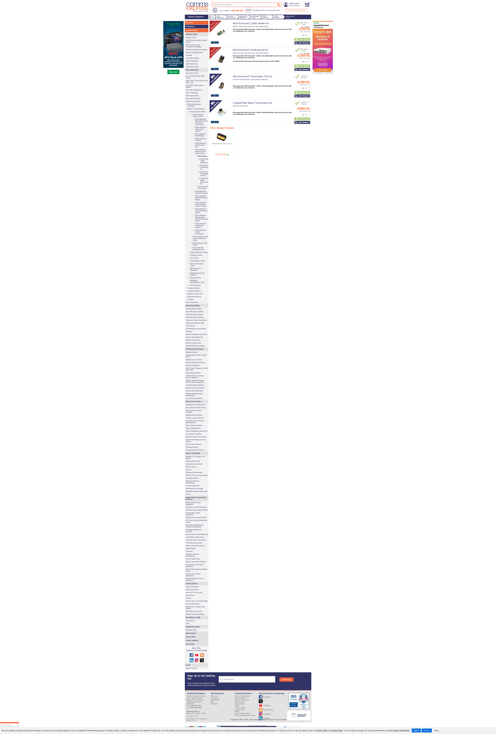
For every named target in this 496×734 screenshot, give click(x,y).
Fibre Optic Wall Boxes (194, 90)
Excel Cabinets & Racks (194, 425)
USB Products (191, 548)
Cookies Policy (322, 730)
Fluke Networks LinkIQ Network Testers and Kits (200, 204)
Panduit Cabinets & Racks (195, 450)
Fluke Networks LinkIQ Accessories (200, 232)
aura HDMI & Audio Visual (195, 537)
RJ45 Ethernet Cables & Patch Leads (196, 41)
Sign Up (297, 5)
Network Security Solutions (195, 388)
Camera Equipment (192, 486)
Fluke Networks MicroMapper (200, 135)
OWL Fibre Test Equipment (195, 269)
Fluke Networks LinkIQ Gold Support (200, 225)
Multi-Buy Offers (192, 30)
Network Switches (192, 352)
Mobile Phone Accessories (195, 614)
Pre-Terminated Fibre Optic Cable (195, 77)
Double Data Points (193, 627)
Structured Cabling (193, 305)
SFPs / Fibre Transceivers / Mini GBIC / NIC (197, 81)
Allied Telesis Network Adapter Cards (196, 570)
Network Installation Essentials (196, 50)
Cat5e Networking (192, 67)
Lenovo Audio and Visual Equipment (194, 565)
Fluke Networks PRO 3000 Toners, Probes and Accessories (201, 122)
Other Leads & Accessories (195, 546)
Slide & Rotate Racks (193, 428)
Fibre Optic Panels (192, 73)
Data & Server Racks (193, 401)
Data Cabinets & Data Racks (196, 408)
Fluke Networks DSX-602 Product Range (201, 211)
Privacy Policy (337, 730)
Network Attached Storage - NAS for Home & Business (195, 381)
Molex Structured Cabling (195, 317)
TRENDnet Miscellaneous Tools (197, 281)
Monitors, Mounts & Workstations (192, 482)
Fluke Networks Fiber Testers (200, 244)
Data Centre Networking (194, 391)
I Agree (416, 730)
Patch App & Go (195, 278)
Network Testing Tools (195, 294)
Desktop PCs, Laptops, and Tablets (195, 457)
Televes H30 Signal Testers (197, 265)
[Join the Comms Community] (196, 649)
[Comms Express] (197, 12)
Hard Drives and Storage (194, 488)
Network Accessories (193, 101)
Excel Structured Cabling (194, 312)
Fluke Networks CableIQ (200, 139)
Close (436, 730)
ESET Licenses (191, 467)
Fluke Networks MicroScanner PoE (200, 145)
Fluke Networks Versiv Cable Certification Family (200, 238)
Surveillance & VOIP (193, 617)
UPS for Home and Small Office (197, 475)
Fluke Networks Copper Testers (198, 115)
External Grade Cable (193, 343)
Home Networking (192, 587)
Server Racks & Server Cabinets (194, 411)
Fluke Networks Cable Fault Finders (200, 129)
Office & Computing (193, 453)
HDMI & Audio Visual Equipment (193, 503)
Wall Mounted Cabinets (194, 415)
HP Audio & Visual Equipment (196, 507)
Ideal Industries (195, 285)
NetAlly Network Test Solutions (197, 274)
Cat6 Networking (191, 64)
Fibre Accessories (192, 302)
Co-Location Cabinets (193, 434)
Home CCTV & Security (194, 592)
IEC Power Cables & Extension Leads (196, 521)
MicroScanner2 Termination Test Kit (252, 76)
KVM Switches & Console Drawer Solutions (195, 377)
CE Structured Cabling (194, 309)
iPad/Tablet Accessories (194, 611)
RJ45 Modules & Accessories (196, 329)
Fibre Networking (192, 70)
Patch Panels (190, 326)
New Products (191, 633)
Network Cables (191, 34)
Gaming (188, 598)
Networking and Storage (194, 349)
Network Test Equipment (194, 52)
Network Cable (191, 37)
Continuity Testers (196, 255)
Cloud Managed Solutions (195, 385)
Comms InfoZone (192, 640)
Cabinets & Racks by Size (195, 418)
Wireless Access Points (194, 360)
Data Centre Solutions (193, 444)
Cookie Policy (240, 710)
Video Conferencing (193, 461)
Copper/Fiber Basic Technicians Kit (252, 103)
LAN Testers (194, 258)
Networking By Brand (193, 373)
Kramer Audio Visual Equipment (197, 534)
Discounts (189, 23)
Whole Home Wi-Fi (192, 590)
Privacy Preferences (401, 730)
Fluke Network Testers (198, 112)
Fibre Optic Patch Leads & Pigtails (195, 86)
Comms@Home (191, 584)
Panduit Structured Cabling (195, 346)
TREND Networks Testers (199, 252)
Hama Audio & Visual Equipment (193, 575)
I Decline (426, 730)
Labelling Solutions (192, 58)
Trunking (189, 55)
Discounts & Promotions (194, 398)
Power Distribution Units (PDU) (196, 431)
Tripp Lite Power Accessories (196, 540)
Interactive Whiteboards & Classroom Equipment (195, 526)
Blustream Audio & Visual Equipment (194, 579)
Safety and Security (194, 297)
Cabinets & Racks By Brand (195, 405)
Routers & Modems (192, 365)
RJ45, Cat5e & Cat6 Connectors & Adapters (194, 46)
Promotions (190, 26)
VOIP (187, 623)
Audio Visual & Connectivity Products (196, 498)
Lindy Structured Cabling (194, 314)
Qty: (303, 35)
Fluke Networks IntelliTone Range (201, 192)
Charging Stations (193, 288)
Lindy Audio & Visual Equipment (193, 514)
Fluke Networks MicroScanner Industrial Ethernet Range (201, 218)
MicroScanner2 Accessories (203, 187)
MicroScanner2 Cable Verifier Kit (251, 23)
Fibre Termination (192, 93)
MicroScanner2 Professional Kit (250, 49)
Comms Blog (190, 637)
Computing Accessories (194, 464)
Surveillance (190, 621)
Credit (188, 665)
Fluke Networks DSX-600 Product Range (201, 198)
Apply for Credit (191, 668)
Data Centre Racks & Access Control (196, 440)
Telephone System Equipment (196, 320)
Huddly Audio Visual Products (196, 517)
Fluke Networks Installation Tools (198, 248)
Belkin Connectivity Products (196, 562)
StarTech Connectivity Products (197, 510)
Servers (188, 470)
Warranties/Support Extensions (196, 491)
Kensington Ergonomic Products (194, 530)
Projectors (189, 551)
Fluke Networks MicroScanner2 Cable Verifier (200, 151)
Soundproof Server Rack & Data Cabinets (195, 422)
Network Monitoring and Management (194, 394)
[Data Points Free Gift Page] (263, 12)
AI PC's (188, 494)
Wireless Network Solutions (195, 363)
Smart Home (190, 595)
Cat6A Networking (192, 61)
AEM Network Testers (197, 261)
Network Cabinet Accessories (196, 437)
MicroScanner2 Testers (203, 156)
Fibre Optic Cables (192, 96)
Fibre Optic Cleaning (193, 98)
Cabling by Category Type (195, 323)
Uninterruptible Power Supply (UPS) (196, 356)
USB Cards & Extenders (194, 472)
